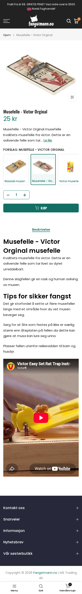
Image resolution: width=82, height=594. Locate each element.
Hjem (7, 35)
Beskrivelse (41, 230)
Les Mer (48, 140)
